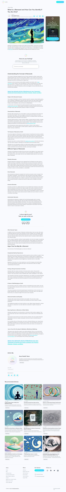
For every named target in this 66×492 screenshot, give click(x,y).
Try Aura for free (26, 219)
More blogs (22, 362)
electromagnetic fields (31, 123)
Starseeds (11, 49)
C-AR (54, 489)
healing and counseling (29, 141)
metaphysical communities (13, 106)
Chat (11, 488)
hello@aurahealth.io (15, 488)
